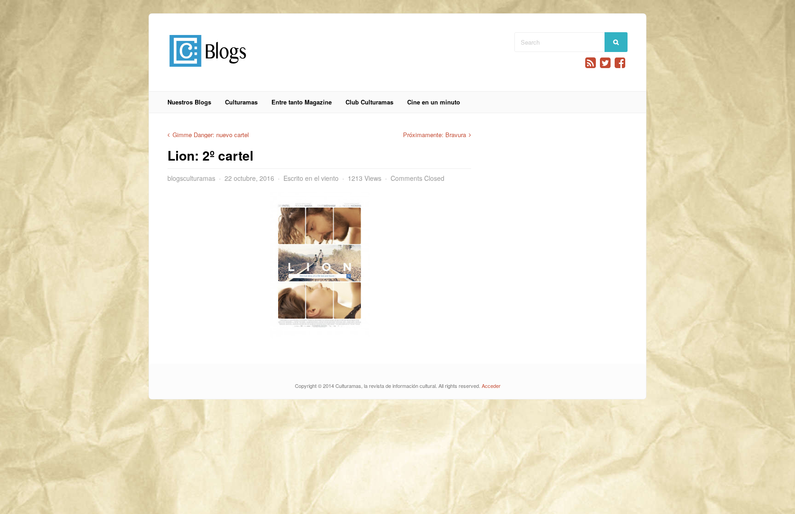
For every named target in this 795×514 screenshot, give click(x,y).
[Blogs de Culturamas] (207, 70)
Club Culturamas (369, 102)
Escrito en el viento (311, 178)
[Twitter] (605, 63)
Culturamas (241, 102)
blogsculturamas (191, 178)
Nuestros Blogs (189, 102)
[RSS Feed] (590, 63)
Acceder (491, 385)
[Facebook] (620, 63)
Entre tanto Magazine (301, 102)
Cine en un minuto (433, 102)
